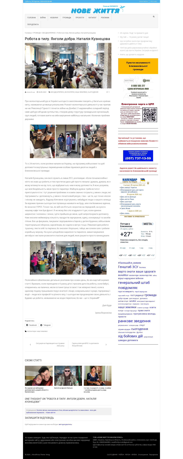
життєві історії (123, 301)
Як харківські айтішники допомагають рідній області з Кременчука (36, 390)
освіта (153, 307)
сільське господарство (127, 332)
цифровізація (148, 337)
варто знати (126, 271)
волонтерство (146, 275)
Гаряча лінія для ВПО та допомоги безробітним (85, 344)
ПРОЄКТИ (80, 17)
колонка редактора (125, 304)
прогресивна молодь (144, 313)
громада (150, 295)
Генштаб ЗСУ (128, 267)
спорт (142, 325)
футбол (140, 332)
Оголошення (143, 455)
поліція (120, 311)
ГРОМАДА (66, 17)
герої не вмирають (126, 291)
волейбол (123, 275)
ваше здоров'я (146, 271)
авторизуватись (65, 424)
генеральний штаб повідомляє (134, 285)
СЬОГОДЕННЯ (93, 92)
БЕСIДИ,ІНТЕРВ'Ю (49, 33)
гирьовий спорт (123, 295)
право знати (144, 310)
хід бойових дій (130, 336)
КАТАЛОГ (92, 17)
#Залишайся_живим (129, 262)
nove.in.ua (31, 92)
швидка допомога (128, 340)
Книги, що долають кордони (132, 54)
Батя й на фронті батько (63, 388)
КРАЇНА (134, 455)
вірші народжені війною (130, 278)
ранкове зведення (134, 320)
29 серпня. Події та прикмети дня (134, 33)
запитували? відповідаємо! (146, 301)
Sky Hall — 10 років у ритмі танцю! (134, 37)
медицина (136, 304)
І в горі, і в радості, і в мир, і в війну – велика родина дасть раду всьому (97, 390)
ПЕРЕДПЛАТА (33, 24)
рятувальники (123, 325)
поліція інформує (130, 311)
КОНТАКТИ (144, 1)
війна (155, 275)
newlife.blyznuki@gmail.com (122, 442)
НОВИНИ (54, 17)
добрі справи (123, 298)
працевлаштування (125, 314)
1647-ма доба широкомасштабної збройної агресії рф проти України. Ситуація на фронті (139, 49)
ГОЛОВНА (31, 17)
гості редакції (137, 295)
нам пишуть (144, 304)
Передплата (153, 455)
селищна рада (133, 325)
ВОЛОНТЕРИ (69, 92)
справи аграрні (124, 329)
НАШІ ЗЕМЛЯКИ (81, 92)
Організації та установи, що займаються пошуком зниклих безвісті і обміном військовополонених (138, 141)
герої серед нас (141, 291)
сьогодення (139, 329)
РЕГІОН (127, 455)
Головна (28, 33)
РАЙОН (121, 455)
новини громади (143, 307)
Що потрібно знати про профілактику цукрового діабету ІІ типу (136, 42)
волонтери (31, 331)
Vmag (48, 455)
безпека (142, 267)
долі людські (134, 298)
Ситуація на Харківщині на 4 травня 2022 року (50, 344)
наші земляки (42, 331)
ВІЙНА (43, 17)
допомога (143, 298)
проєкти (122, 316)
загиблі (132, 301)
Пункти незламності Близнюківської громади (138, 66)
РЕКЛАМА (105, 17)
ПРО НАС (153, 1)
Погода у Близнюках (126, 225)
